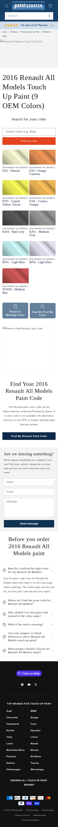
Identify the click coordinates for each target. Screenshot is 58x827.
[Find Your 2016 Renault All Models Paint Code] (29, 350)
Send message (29, 523)
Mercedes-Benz (15, 750)
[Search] (49, 15)
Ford (33, 724)
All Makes (14, 32)
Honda (10, 730)
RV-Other (36, 756)
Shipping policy (39, 815)
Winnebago (37, 769)
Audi (9, 711)
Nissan (35, 750)
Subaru (10, 763)
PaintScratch (17, 810)
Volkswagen (13, 769)
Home (4, 32)
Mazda (34, 743)
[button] (6, 5)
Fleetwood (12, 724)
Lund (9, 743)
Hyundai (35, 730)
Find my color (29, 141)
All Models (46, 32)
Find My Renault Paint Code (29, 436)
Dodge (34, 717)
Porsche (11, 756)
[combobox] (29, 16)
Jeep (9, 737)
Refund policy (48, 810)
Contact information (30, 820)
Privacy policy (32, 810)
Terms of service (22, 815)
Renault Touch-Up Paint (30, 32)
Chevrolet (12, 717)
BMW (34, 711)
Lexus (34, 737)
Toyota (35, 763)
